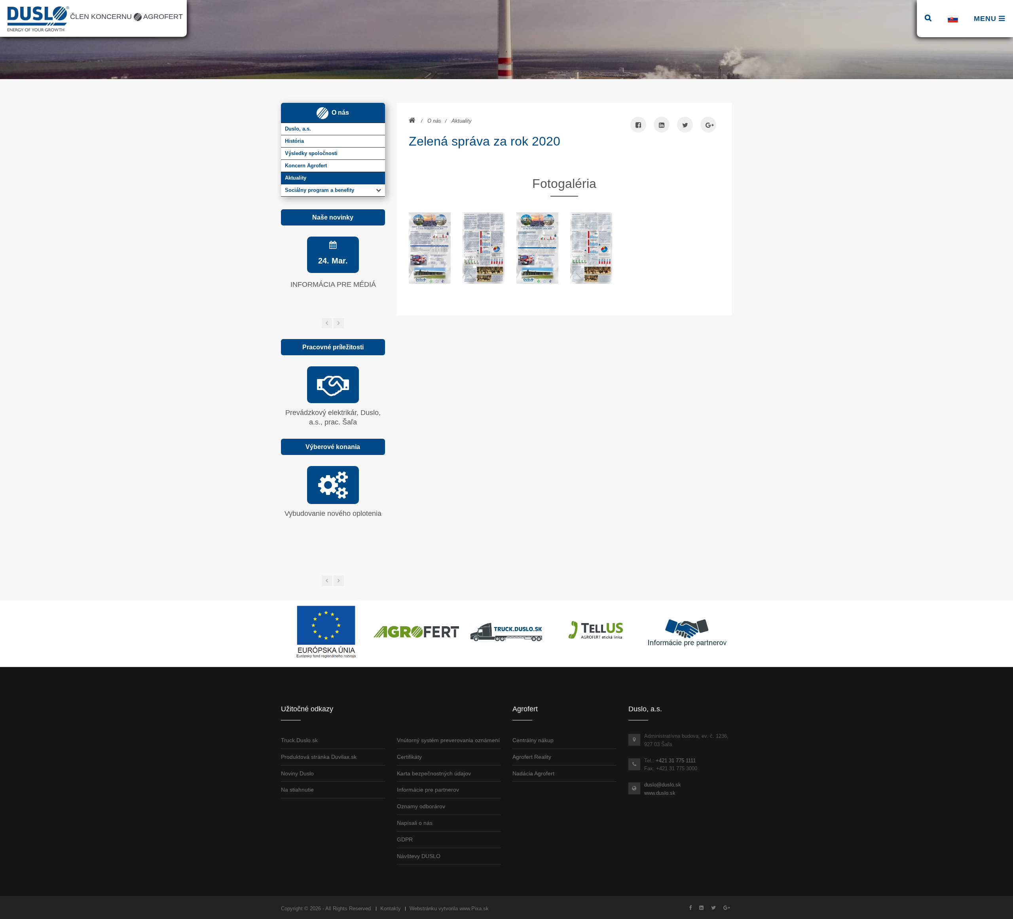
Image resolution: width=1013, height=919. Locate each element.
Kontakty (390, 908)
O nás (434, 121)
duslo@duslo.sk (662, 785)
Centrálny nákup (533, 740)
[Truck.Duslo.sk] (506, 632)
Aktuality (461, 121)
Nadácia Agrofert (533, 773)
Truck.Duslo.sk (299, 740)
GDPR (405, 839)
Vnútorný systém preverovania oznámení (448, 740)
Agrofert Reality (531, 757)
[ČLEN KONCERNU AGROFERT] (416, 632)
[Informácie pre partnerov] (687, 632)
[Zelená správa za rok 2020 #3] (537, 247)
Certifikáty (409, 757)
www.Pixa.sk (474, 908)
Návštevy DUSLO (418, 856)
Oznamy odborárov (421, 806)
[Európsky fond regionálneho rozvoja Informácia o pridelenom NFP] (326, 632)
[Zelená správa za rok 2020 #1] (430, 247)
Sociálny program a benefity (319, 190)
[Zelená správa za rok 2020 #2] (484, 247)
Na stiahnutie (297, 789)
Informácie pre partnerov (428, 789)
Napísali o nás (415, 823)
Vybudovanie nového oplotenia (333, 513)
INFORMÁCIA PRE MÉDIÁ (333, 284)
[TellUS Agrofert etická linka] (597, 632)
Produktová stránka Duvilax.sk (319, 757)
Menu (986, 19)
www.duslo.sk (659, 793)
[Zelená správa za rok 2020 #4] (591, 247)
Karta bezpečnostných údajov (434, 773)
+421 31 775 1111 (676, 761)
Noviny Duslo (297, 773)
